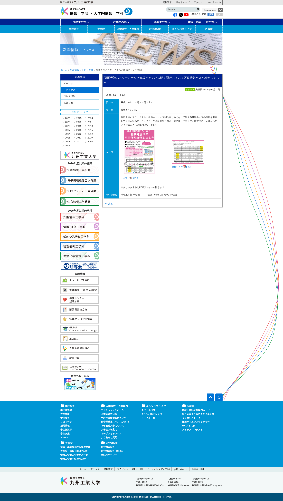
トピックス (69, 89)
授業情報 (65, 425)
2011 (67, 137)
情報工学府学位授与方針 (73, 458)
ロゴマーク (66, 421)
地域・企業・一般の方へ (202, 22)
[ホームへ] (219, 397)
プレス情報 (69, 96)
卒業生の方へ (162, 22)
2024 (90, 118)
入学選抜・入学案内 (128, 29)
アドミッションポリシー (113, 410)
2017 (67, 130)
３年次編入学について (112, 425)
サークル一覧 (148, 418)
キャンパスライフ (182, 29)
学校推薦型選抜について (113, 418)
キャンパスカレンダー (153, 414)
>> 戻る (109, 203)
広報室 (209, 29)
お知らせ (68, 102)
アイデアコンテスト (192, 429)
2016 (78, 130)
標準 (211, 14)
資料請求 (167, 2)
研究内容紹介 (108, 447)
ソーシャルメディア (157, 469)
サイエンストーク (191, 418)
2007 (78, 141)
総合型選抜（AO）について (115, 421)
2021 (90, 122)
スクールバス (148, 410)
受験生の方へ (81, 22)
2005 (67, 145)
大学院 (101, 29)
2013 (78, 134)
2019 (78, 126)
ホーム (82, 469)
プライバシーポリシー (128, 469)
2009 (89, 137)
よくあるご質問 (109, 437)
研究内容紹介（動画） (112, 451)
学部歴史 (65, 418)
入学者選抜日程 (109, 414)
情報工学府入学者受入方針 (74, 454)
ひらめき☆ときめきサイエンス (198, 414)
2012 (90, 134)
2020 (67, 126)
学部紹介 (74, 29)
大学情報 (65, 414)
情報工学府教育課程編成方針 (75, 447)
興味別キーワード (110, 454)
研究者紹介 (155, 29)
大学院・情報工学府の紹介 (74, 451)
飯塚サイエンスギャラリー (196, 421)
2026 (67, 118)
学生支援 (65, 433)
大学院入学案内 (109, 429)
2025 (78, 118)
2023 (67, 122)
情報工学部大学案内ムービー (197, 410)
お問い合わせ (181, 469)
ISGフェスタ (188, 425)
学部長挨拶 (66, 410)
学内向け (196, 469)
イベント (68, 83)
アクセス (198, 2)
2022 (78, 122)
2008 (67, 141)
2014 (67, 134)
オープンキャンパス (111, 433)
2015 (90, 130)
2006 (90, 141)
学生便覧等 (66, 429)
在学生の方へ (121, 22)
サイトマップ (183, 2)
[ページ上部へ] (210, 397)
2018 (90, 126)
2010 (78, 137)
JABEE (64, 437)
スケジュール (214, 2)
